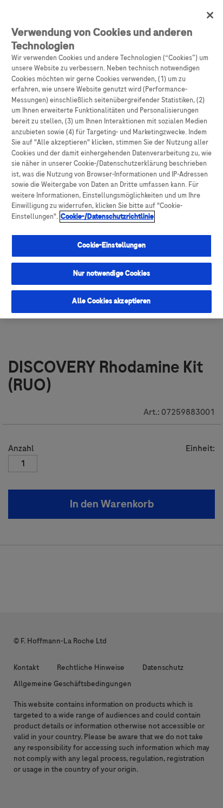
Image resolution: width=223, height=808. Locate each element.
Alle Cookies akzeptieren (111, 301)
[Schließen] (210, 15)
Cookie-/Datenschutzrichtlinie (107, 216)
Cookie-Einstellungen (111, 245)
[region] (111, 159)
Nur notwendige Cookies (111, 273)
